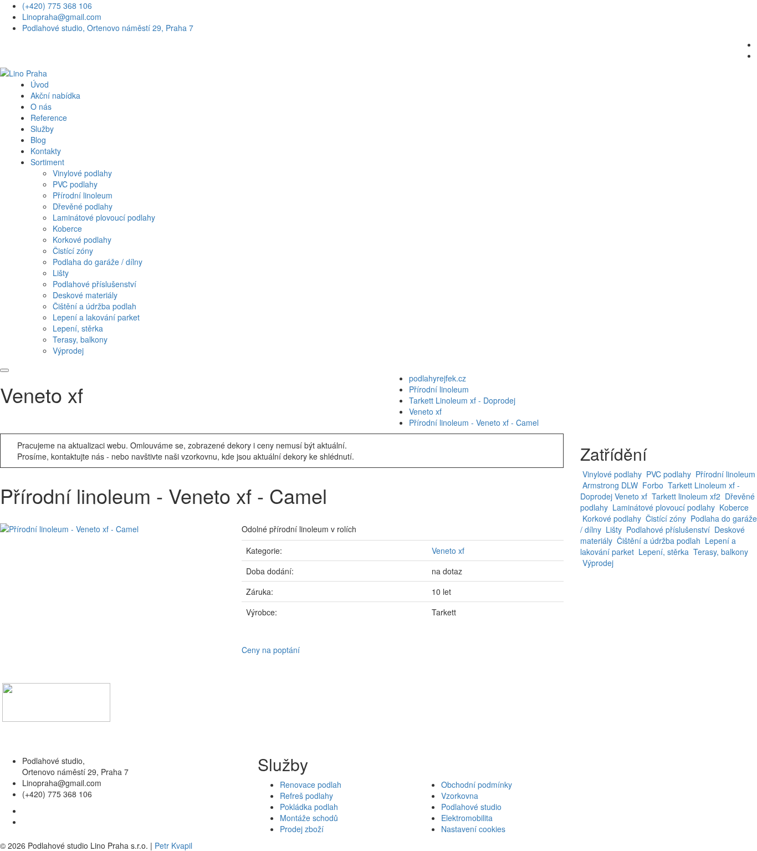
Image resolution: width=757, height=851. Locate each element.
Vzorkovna (459, 795)
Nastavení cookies (473, 828)
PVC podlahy (75, 184)
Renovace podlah (310, 784)
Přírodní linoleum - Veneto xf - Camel (474, 422)
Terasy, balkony (80, 339)
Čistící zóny (73, 250)
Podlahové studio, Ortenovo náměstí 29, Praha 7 (107, 27)
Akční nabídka (55, 95)
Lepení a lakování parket (96, 317)
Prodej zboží (302, 828)
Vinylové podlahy (82, 173)
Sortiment (47, 161)
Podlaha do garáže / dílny (97, 261)
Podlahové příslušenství (94, 283)
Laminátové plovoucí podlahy (104, 217)
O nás (41, 106)
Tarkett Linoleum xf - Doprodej (462, 400)
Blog (38, 139)
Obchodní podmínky (476, 784)
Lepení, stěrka (78, 328)
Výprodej (68, 350)
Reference (48, 117)
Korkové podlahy (82, 239)
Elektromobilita (467, 817)
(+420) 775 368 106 (57, 5)
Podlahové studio (471, 806)
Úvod (39, 84)
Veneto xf (425, 411)
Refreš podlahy (306, 795)
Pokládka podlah (309, 806)
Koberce (67, 228)
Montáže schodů (309, 817)
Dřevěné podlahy (82, 206)
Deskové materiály (85, 294)
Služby (42, 128)
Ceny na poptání (271, 649)
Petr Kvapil (173, 845)
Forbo (651, 485)
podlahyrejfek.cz (437, 378)
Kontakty (45, 150)
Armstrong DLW (609, 485)
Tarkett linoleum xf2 (684, 496)
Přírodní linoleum (82, 195)
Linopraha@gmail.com (61, 16)
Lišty (61, 272)
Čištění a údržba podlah (94, 306)
